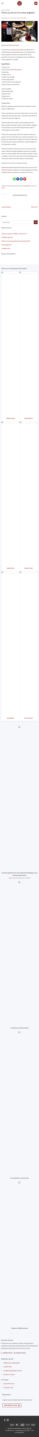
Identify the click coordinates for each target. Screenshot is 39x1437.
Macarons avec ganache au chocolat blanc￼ (15, 241)
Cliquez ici (11, 878)
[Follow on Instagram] (8, 1420)
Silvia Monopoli (22, 18)
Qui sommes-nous (8, 1383)
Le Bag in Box (5, 248)
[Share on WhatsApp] (14, 179)
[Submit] (36, 222)
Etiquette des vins (7, 237)
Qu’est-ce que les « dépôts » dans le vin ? (14, 233)
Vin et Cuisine (5, 10)
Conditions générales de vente (12, 1370)
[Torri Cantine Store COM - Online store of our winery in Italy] (19, 3)
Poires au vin (31, 186)
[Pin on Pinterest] (24, 179)
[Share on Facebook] (17, 179)
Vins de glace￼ (6, 245)
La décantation (6, 207)
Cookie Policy (7, 1367)
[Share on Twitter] (21, 179)
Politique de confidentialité (11, 1363)
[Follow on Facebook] (5, 1420)
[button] (2, 3)
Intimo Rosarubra (18, 49)
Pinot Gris (34, 207)
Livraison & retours (9, 1374)
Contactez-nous (8, 1387)
